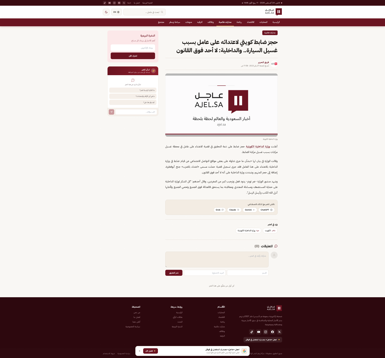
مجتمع (161, 22)
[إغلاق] (139, 351)
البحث (179, 321)
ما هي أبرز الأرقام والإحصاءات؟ (145, 96)
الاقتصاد (250, 22)
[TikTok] (104, 3)
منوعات (188, 22)
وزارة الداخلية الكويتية (258, 146)
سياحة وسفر (174, 22)
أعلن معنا (136, 321)
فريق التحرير (263, 62)
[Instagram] (114, 3)
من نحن (137, 312)
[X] (124, 3)
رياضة (239, 22)
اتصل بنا (137, 3)
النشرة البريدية (147, 3)
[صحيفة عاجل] (273, 12)
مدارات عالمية (225, 22)
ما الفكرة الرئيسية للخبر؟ (147, 90)
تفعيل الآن (150, 351)
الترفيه (199, 22)
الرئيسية (276, 22)
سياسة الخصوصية (133, 326)
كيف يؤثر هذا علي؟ (148, 102)
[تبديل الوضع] (106, 12)
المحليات (263, 22)
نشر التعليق (174, 273)
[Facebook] (119, 3)
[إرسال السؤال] (111, 112)
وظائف (211, 22)
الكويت (270, 230)
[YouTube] (109, 3)
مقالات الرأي (177, 317)
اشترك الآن (133, 55)
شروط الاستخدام (109, 353)
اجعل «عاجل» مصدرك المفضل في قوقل (263, 339)
